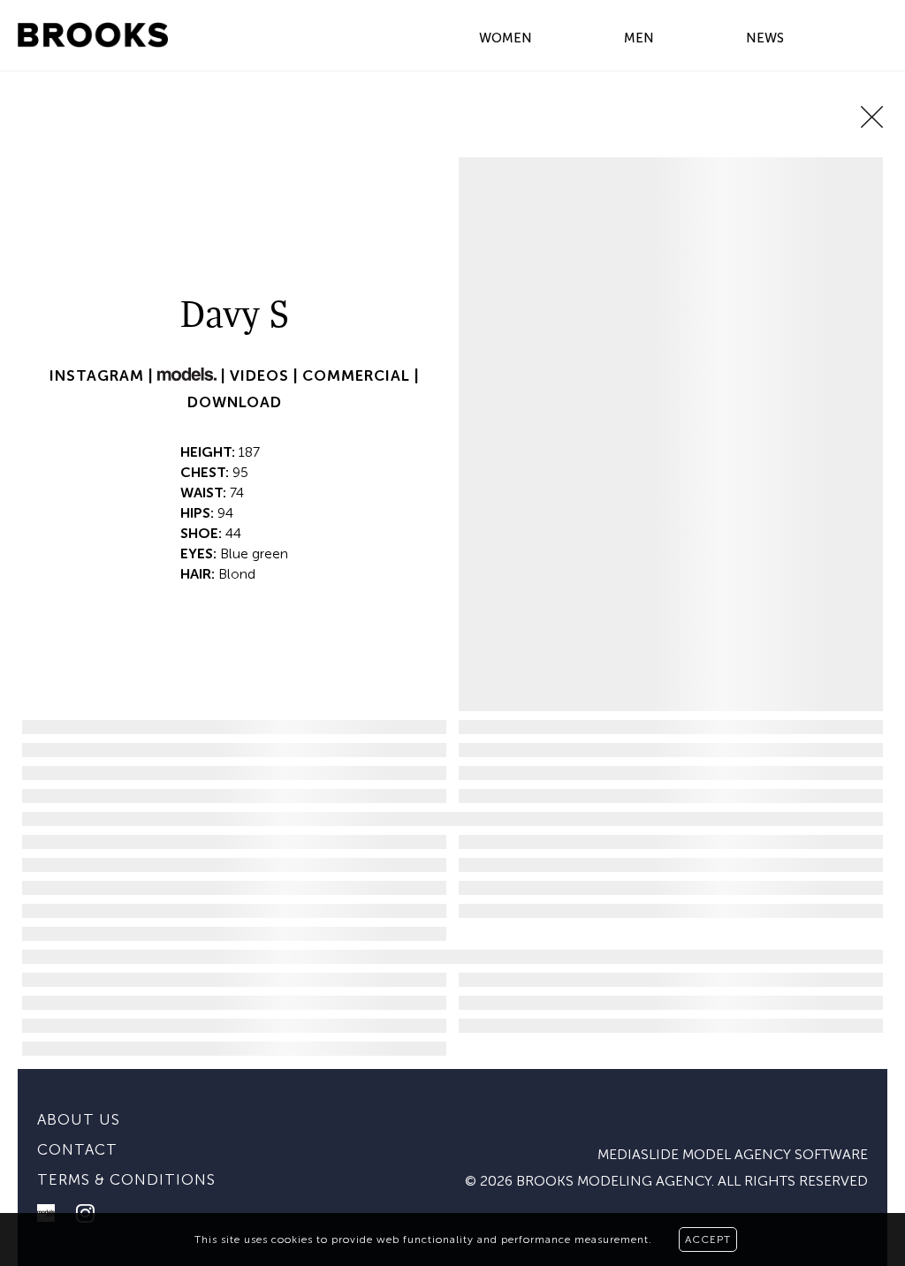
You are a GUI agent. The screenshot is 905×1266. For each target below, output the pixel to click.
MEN (639, 38)
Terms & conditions (126, 1179)
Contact (77, 1149)
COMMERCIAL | (360, 375)
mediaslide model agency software (732, 1154)
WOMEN (505, 38)
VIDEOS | (266, 375)
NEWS (765, 38)
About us (78, 1119)
